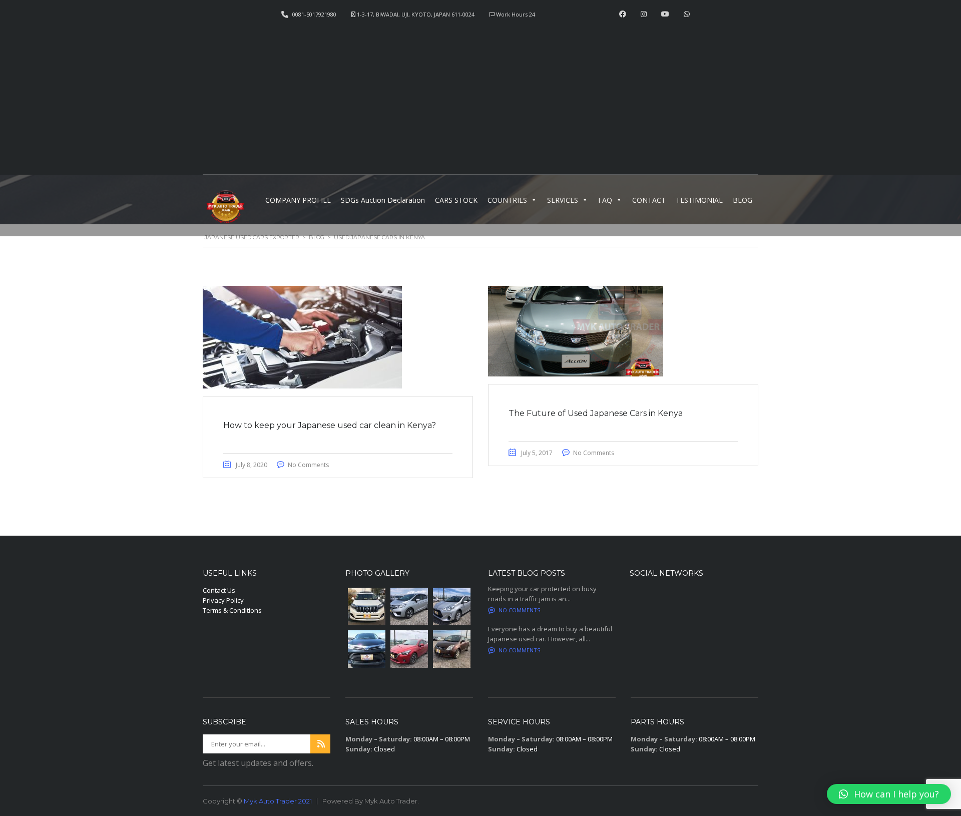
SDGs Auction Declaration (383, 200)
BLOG (742, 200)
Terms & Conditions (232, 610)
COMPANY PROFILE (298, 200)
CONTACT (649, 200)
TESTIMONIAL (699, 200)
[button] (889, 794)
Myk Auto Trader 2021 (278, 801)
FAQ (605, 200)
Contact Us (219, 590)
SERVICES (562, 200)
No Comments (308, 465)
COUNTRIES (507, 200)
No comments (519, 610)
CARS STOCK (456, 200)
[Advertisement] (480, 93)
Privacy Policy (223, 600)
